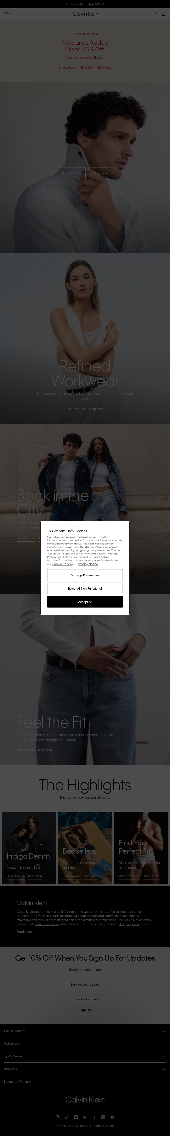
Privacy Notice (88, 564)
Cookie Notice (62, 564)
